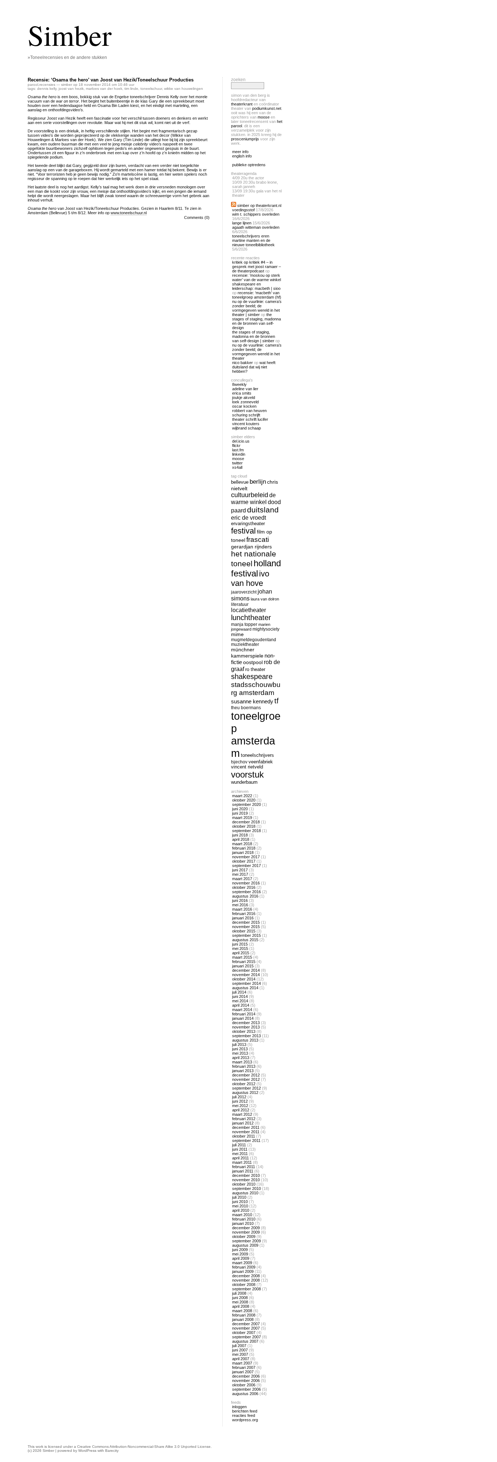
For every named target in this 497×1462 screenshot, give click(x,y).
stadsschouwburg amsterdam (256, 688)
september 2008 (246, 1289)
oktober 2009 (243, 1236)
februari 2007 (243, 1367)
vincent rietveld (247, 767)
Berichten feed (244, 1411)
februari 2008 (243, 1315)
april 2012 (240, 1110)
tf (276, 701)
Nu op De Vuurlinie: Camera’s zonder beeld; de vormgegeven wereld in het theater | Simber (257, 308)
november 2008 (246, 1280)
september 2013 (246, 1036)
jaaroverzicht (244, 592)
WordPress (87, 1451)
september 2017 (246, 865)
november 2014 (246, 974)
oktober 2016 (243, 887)
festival (243, 530)
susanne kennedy (252, 701)
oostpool (253, 662)
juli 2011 (239, 1145)
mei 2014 (240, 1001)
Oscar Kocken (244, 406)
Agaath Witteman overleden (255, 227)
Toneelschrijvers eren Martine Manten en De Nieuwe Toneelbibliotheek (253, 240)
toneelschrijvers (257, 755)
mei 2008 (240, 1302)
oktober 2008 (243, 1284)
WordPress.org (245, 1420)
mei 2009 (240, 1254)
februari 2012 (243, 1119)
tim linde (131, 89)
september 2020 (246, 804)
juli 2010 (239, 1197)
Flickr (236, 445)
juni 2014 (240, 996)
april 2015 (240, 953)
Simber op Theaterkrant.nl (259, 205)
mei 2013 (240, 1053)
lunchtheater (251, 618)
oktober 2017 (243, 861)
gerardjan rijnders (251, 547)
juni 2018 (240, 835)
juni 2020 (240, 809)
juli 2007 (239, 1345)
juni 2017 (240, 870)
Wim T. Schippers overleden (255, 214)
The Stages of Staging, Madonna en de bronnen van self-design (256, 321)
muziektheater (245, 644)
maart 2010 (242, 1215)
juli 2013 (239, 1044)
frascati (257, 539)
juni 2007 (240, 1350)
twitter (237, 463)
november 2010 (246, 1180)
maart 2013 (242, 1062)
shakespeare (252, 676)
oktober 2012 (243, 1084)
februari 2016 (243, 913)
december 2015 (246, 922)
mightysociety (266, 629)
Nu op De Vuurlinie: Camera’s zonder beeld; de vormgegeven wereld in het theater (257, 351)
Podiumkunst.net (266, 108)
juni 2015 (240, 944)
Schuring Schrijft (246, 415)
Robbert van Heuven (249, 410)
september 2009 (246, 1241)
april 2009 (240, 1258)
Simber (70, 34)
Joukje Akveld (243, 397)
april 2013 (240, 1057)
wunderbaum (244, 782)
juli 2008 (239, 1293)
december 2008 (246, 1276)
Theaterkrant (242, 104)
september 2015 (246, 935)
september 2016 (246, 892)
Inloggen (239, 1407)
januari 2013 (243, 1070)
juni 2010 (240, 1201)
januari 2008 (243, 1319)
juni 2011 (239, 1149)
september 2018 (246, 830)
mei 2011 (240, 1153)
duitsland (263, 510)
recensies (47, 85)
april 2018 (240, 839)
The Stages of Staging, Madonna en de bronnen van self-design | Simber (253, 336)
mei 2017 (240, 874)
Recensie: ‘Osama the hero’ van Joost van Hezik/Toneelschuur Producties (111, 80)
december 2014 (246, 970)
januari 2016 (243, 918)
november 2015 (246, 926)
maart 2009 (242, 1263)
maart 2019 (242, 817)
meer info (240, 151)
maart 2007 (242, 1363)
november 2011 (245, 1132)
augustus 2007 (245, 1341)
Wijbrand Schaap (246, 428)
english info (242, 156)
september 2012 (246, 1088)
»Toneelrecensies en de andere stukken (67, 57)
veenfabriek (261, 761)
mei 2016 (240, 905)
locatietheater (248, 610)
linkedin (238, 454)
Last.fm (238, 450)
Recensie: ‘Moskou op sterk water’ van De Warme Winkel (256, 277)
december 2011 (245, 1127)
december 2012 (246, 1075)
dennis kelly (46, 89)
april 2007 (240, 1359)
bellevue (240, 482)
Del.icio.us (241, 441)
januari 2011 (242, 1171)
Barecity (112, 1451)
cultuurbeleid (249, 495)
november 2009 (246, 1232)
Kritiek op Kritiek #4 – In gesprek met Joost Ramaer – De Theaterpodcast (256, 266)
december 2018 (246, 822)
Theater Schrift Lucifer (250, 419)
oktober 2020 (243, 800)
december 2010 (246, 1175)
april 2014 (240, 1005)
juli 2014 (239, 992)
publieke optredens (249, 165)
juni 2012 (240, 1101)
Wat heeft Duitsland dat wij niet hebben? (253, 367)
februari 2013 (243, 1066)
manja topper (244, 624)
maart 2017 (242, 878)
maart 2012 (242, 1114)
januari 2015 (243, 966)
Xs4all (237, 467)
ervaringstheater (248, 523)
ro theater (255, 669)
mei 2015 (240, 948)
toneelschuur (151, 89)
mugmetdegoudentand (253, 639)
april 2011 (240, 1158)
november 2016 (246, 883)
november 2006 (246, 1380)
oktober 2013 (243, 1031)
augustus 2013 (245, 1040)
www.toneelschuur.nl (129, 213)
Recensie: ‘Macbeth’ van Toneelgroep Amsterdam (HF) (256, 295)
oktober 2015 (243, 931)
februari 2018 (243, 848)
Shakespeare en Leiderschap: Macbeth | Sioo (256, 286)
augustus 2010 (245, 1193)
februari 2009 (243, 1267)
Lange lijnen (241, 223)
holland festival (256, 568)
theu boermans (246, 707)
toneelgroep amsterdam (256, 734)
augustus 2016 (245, 896)
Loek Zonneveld (245, 402)
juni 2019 (240, 813)
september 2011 (246, 1140)
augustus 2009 (245, 1245)
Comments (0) (197, 217)
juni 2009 (240, 1249)
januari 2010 (243, 1223)
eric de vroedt (248, 517)
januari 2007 (243, 1372)
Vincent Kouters (245, 424)
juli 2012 (239, 1097)
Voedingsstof (243, 210)
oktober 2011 (243, 1136)
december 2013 (246, 1022)
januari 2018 (243, 852)
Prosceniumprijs (245, 139)
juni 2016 (240, 900)
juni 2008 (240, 1297)
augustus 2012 (245, 1092)
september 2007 (246, 1337)
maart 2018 (242, 844)
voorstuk (247, 774)
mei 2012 (240, 1105)
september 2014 (246, 983)
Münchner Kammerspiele (247, 653)
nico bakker (242, 362)
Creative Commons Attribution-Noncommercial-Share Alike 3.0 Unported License (144, 1447)
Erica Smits (241, 393)
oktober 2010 (243, 1184)
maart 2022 (242, 796)
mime (237, 634)
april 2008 (240, 1306)
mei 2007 (240, 1354)
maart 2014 (242, 1009)
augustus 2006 (245, 1393)
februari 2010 (243, 1219)
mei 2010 (240, 1206)
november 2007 (246, 1328)
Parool (33, 85)
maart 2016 (242, 909)
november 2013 (246, 1027)
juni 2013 (240, 1049)
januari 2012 (243, 1123)
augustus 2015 (245, 940)
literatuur (240, 604)
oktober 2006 (243, 1385)
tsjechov (239, 761)
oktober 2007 (243, 1332)
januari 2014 (243, 1018)
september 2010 (246, 1188)
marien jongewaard (250, 626)
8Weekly (239, 384)
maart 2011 (242, 1162)
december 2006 (246, 1376)
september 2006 (246, 1389)
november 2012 (246, 1079)
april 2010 (240, 1210)
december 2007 (246, 1324)
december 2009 (246, 1228)
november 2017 (246, 857)
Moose (264, 117)
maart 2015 (242, 957)
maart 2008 (242, 1311)
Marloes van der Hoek (104, 89)
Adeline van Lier (245, 389)
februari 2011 (243, 1167)
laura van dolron (265, 599)
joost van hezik (71, 89)
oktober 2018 (243, 826)
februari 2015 (243, 961)
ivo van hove (250, 578)
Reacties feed (243, 1415)
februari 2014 (243, 1014)
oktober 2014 (243, 979)
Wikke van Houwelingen (183, 89)
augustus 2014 (245, 988)
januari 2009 (243, 1271)
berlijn (258, 481)
